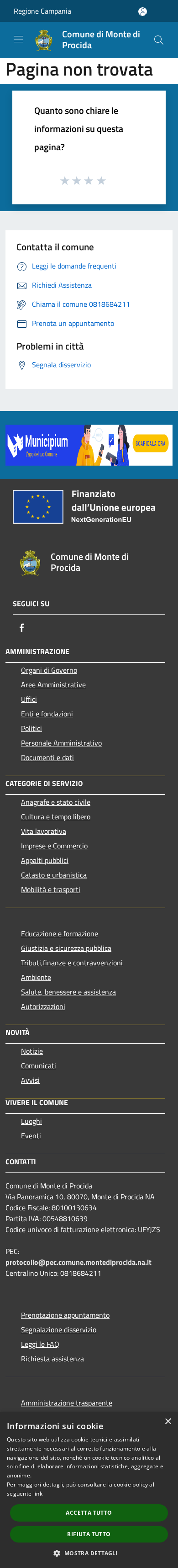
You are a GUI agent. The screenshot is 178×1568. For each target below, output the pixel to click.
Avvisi (30, 1080)
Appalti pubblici (44, 860)
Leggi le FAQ (40, 1344)
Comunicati (38, 1065)
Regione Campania (42, 10)
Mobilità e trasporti (50, 889)
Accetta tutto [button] (89, 1513)
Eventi (31, 1135)
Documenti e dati (47, 757)
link (37, 1493)
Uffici (29, 699)
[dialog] (89, 1490)
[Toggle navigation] (18, 39)
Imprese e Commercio (54, 845)
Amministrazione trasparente (66, 1402)
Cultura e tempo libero (55, 816)
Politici (31, 728)
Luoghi (31, 1121)
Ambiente (36, 977)
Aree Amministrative (53, 684)
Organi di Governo (49, 670)
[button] (88, 1553)
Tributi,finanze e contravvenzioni (72, 962)
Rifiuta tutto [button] (88, 1534)
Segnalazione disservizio (58, 1329)
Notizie (32, 1050)
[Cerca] (158, 40)
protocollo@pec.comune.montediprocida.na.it (78, 1262)
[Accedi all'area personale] (143, 11)
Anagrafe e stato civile (55, 802)
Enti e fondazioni (47, 713)
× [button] (167, 1421)
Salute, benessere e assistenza (68, 991)
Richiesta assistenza (52, 1358)
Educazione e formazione (59, 933)
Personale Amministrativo (61, 742)
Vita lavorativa (43, 831)
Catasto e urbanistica (54, 874)
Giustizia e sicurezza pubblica (66, 948)
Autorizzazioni (43, 1006)
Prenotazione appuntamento (65, 1314)
